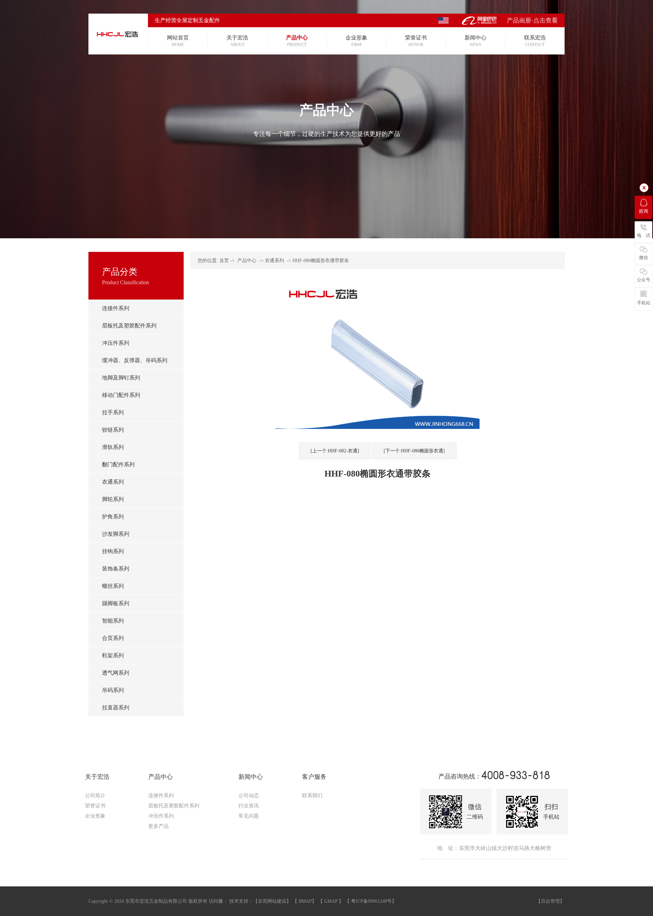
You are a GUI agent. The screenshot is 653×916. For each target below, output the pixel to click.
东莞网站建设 (272, 901)
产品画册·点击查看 (532, 20)
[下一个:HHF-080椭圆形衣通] (414, 450)
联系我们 (312, 795)
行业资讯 (248, 805)
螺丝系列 (113, 586)
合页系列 (113, 638)
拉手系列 (113, 412)
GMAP (330, 901)
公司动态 (248, 795)
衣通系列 (113, 482)
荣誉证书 (95, 805)
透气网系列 (115, 673)
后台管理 (550, 901)
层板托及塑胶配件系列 (129, 325)
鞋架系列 (113, 655)
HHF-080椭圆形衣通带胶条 (320, 260)
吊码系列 (113, 690)
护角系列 (113, 516)
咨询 (643, 211)
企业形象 (95, 816)
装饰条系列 (115, 569)
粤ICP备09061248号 (371, 901)
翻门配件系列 (118, 464)
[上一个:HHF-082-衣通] (335, 450)
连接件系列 (115, 308)
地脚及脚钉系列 (121, 378)
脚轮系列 (113, 499)
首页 (224, 260)
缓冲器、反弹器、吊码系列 (134, 360)
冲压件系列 (115, 343)
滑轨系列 (113, 447)
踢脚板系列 (115, 603)
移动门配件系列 (121, 395)
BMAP (305, 901)
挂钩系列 (113, 551)
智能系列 (113, 621)
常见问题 (248, 816)
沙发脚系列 (115, 534)
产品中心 (246, 260)
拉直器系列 (115, 707)
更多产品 (158, 826)
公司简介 (95, 795)
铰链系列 (113, 430)
